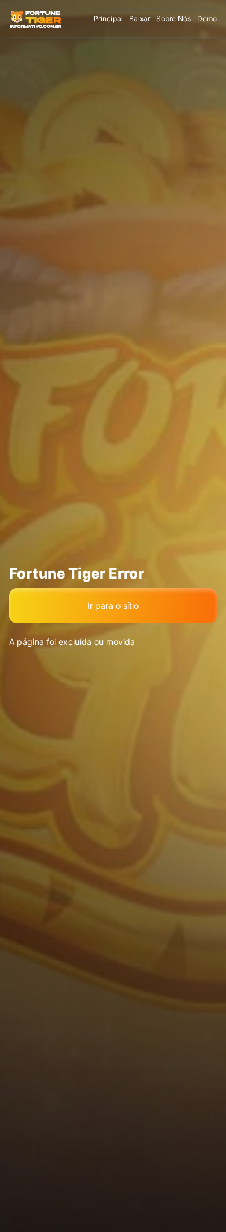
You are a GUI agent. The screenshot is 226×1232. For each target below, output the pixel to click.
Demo (207, 18)
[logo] (36, 19)
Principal (108, 18)
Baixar (139, 18)
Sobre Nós (173, 18)
